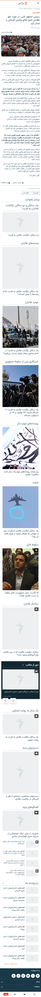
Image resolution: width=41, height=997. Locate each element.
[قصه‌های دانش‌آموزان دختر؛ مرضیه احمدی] (32, 938)
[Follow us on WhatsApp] (18, 976)
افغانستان (36, 12)
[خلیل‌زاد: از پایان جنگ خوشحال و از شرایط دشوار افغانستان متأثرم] (20, 821)
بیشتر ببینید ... (7, 696)
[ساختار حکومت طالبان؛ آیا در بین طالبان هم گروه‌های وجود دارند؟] (20, 628)
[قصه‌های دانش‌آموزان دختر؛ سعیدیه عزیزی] (32, 899)
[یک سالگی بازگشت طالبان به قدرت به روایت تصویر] (20, 724)
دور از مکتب (32, 665)
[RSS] (14, 976)
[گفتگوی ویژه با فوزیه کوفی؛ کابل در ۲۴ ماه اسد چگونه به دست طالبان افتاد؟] (32, 853)
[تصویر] (24, 994)
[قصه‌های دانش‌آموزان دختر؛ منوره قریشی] (32, 890)
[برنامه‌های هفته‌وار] (15, 994)
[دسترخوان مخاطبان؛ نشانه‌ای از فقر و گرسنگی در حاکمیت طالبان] (20, 773)
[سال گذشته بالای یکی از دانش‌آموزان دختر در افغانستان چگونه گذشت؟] (32, 873)
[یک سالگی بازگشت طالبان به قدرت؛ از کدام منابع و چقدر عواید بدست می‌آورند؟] (20, 327)
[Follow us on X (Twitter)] (33, 976)
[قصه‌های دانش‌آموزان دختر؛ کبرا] (32, 948)
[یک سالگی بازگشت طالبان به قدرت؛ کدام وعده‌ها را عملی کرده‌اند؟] (20, 268)
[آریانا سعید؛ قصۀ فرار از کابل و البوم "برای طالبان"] (32, 844)
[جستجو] (34, 994)
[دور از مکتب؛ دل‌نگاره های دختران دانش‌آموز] (20, 679)
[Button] (6, 32)
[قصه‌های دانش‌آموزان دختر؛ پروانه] (32, 928)
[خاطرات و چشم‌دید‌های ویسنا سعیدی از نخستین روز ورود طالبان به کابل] (32, 863)
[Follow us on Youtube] (28, 976)
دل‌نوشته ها (31, 883)
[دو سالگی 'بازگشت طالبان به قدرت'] (20, 222)
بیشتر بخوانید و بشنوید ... (10, 964)
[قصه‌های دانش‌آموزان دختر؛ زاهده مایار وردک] (32, 909)
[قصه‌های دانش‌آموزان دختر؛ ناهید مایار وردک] (32, 957)
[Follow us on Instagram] (23, 976)
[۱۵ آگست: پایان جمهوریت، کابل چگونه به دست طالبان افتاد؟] (20, 569)
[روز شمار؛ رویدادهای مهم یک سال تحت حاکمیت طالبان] (20, 448)
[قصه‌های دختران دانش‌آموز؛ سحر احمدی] (32, 919)
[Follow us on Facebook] (38, 976)
